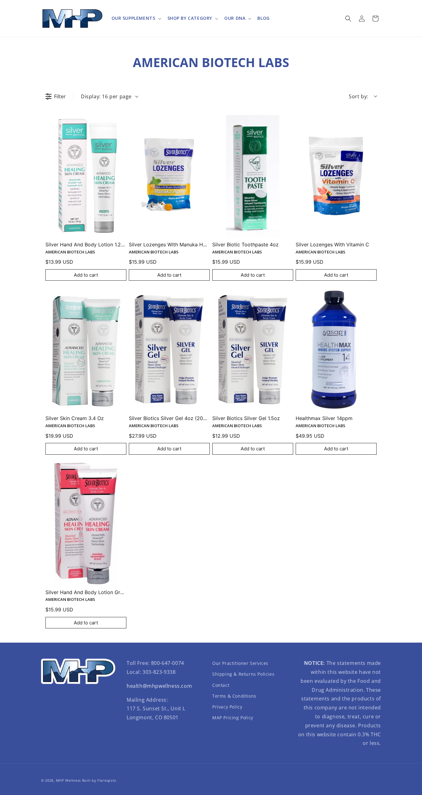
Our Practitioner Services (240, 663)
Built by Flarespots (99, 780)
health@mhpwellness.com (159, 685)
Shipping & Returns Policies (243, 674)
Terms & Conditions (234, 696)
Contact (220, 685)
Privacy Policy (227, 707)
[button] (136, 18)
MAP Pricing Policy (232, 718)
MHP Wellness (68, 780)
